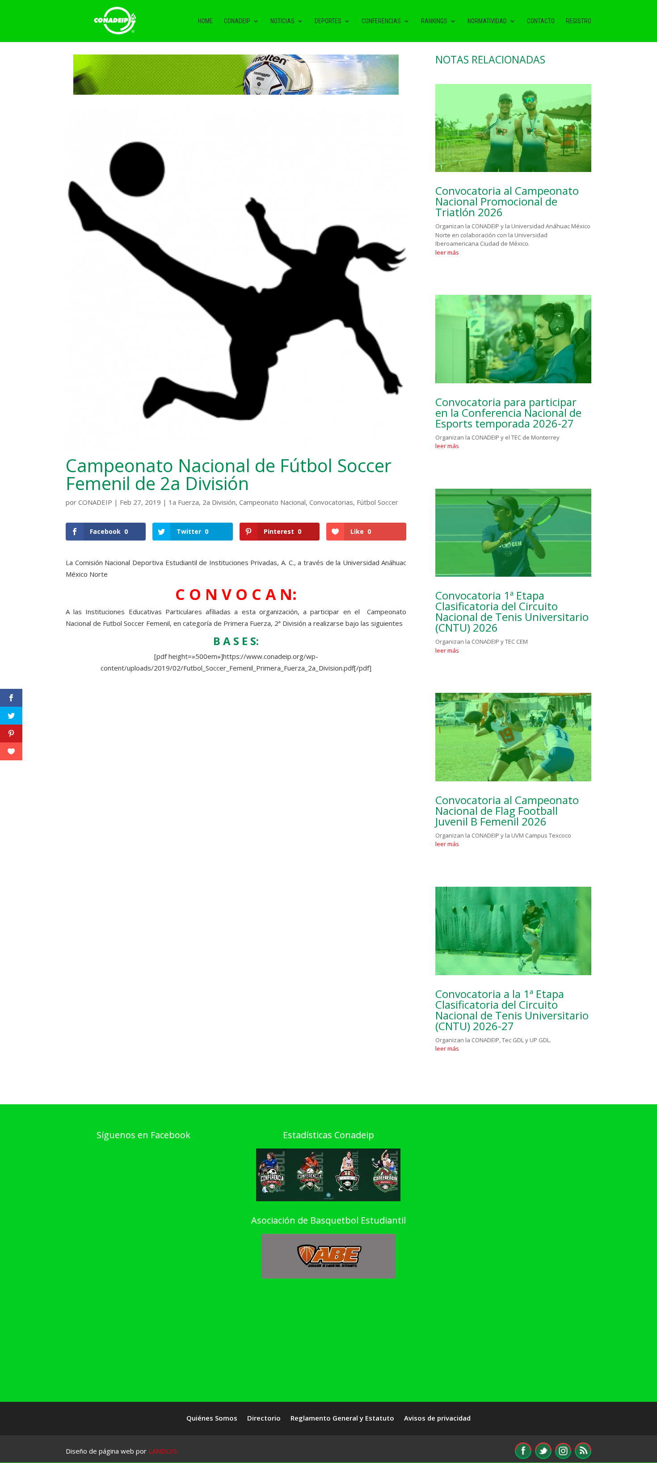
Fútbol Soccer (377, 502)
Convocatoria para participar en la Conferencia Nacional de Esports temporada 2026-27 (508, 412)
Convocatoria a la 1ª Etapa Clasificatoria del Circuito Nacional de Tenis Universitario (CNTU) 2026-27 (512, 1009)
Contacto (541, 21)
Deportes (328, 21)
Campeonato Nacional (272, 502)
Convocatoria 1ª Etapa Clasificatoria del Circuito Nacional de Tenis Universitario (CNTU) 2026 (512, 611)
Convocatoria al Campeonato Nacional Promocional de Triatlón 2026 (507, 201)
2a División (219, 502)
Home (205, 21)
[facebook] (523, 1456)
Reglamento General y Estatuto (342, 1418)
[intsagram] (563, 1456)
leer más (447, 252)
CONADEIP (95, 502)
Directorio (264, 1418)
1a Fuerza (183, 502)
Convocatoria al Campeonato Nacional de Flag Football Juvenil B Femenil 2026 (507, 810)
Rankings (434, 21)
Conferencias (381, 21)
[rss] (583, 1456)
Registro (578, 21)
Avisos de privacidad (437, 1418)
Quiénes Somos (211, 1418)
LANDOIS (162, 1450)
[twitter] (543, 1456)
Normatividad (487, 21)
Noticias (282, 21)
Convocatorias (331, 502)
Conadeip (237, 21)
